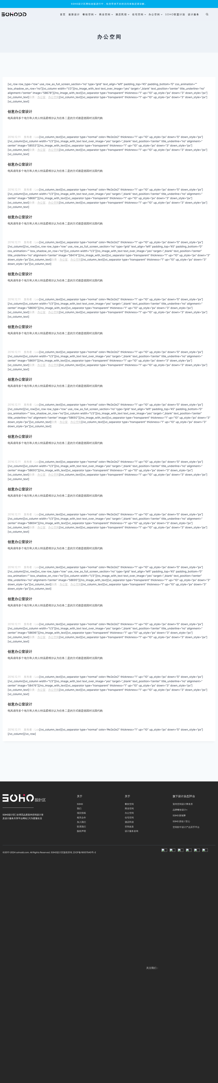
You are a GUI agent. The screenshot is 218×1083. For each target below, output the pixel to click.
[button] (207, 14)
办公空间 (53, 97)
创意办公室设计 (20, 111)
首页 (63, 14)
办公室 (41, 97)
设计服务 (193, 14)
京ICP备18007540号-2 (84, 852)
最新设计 (74, 14)
